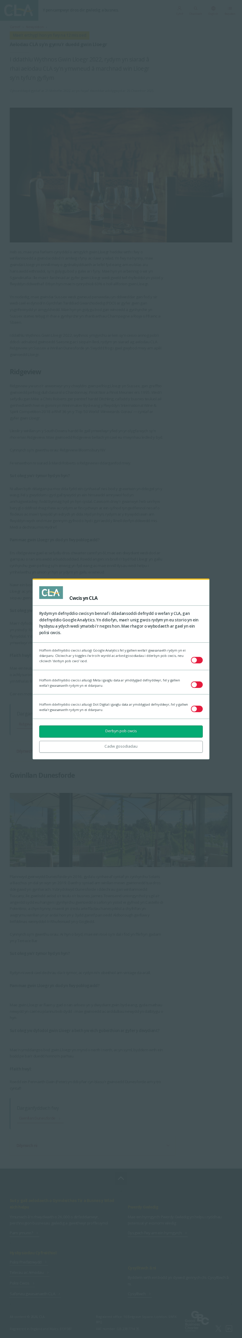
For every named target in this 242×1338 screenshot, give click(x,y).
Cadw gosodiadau (121, 746)
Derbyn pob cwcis (121, 730)
